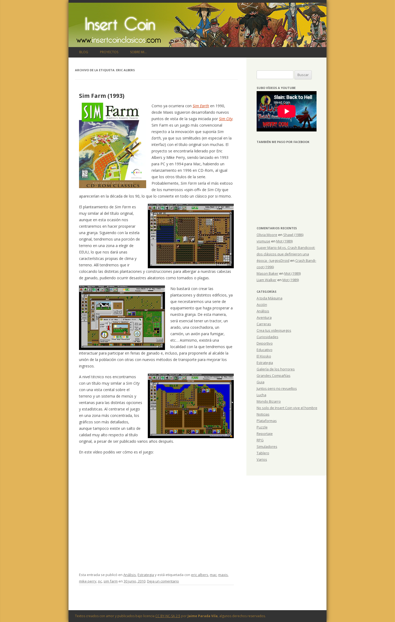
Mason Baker (267, 273)
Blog (83, 52)
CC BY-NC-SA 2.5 (167, 616)
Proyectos (109, 52)
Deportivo (265, 343)
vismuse (263, 241)
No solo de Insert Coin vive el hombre (287, 407)
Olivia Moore (267, 234)
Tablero (263, 453)
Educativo (264, 349)
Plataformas (267, 420)
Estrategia (146, 574)
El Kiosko (264, 356)
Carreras (264, 323)
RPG (260, 440)
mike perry (87, 581)
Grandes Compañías (273, 375)
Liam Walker (266, 279)
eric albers (199, 574)
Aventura (264, 317)
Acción (262, 304)
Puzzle (262, 427)
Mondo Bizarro (269, 401)
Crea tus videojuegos (274, 330)
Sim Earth (201, 105)
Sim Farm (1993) (101, 95)
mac (213, 574)
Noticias (263, 414)
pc (100, 581)
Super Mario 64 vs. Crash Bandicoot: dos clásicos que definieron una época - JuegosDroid (286, 254)
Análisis (129, 574)
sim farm (110, 581)
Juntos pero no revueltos (277, 388)
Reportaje (265, 433)
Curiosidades (267, 336)
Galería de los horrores (276, 369)
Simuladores (267, 446)
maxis (223, 574)
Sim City (225, 118)
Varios (262, 459)
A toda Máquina (269, 298)
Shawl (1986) (293, 234)
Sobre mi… (138, 52)
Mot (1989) (284, 241)
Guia (260, 382)
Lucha (261, 394)
